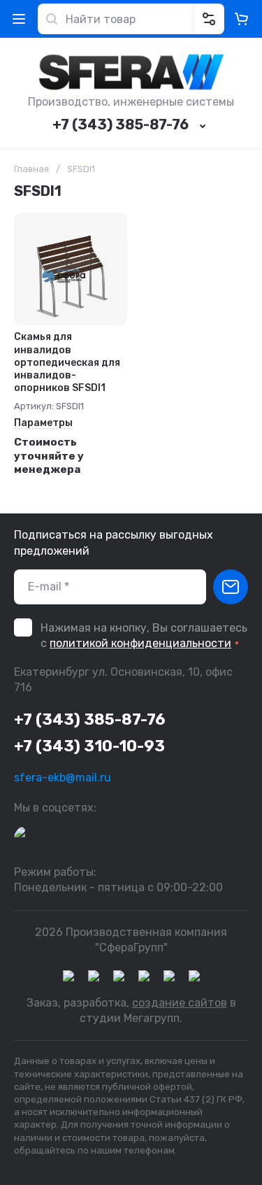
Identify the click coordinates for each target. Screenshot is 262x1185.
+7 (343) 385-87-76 (120, 124)
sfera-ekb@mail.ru (62, 777)
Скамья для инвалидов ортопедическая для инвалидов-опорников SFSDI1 (67, 362)
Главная (31, 169)
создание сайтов (179, 1002)
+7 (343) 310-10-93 (89, 746)
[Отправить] (230, 586)
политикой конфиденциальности (140, 643)
